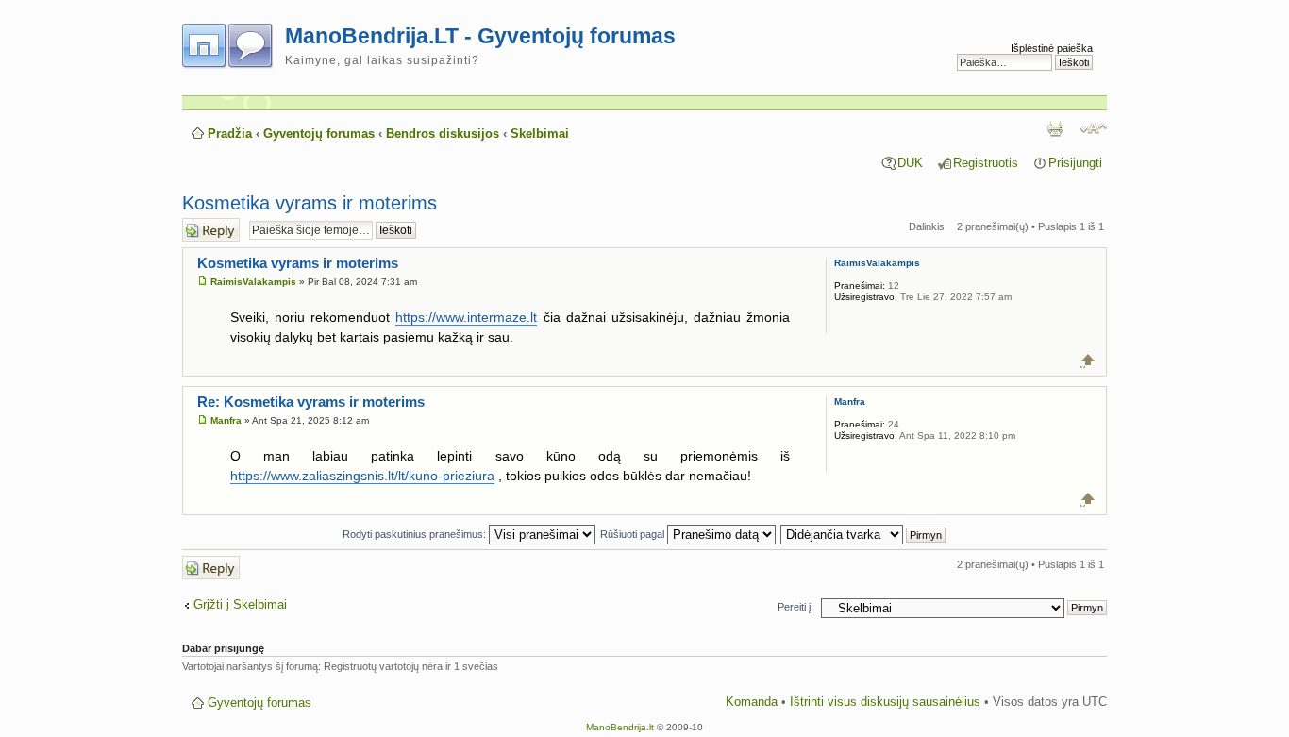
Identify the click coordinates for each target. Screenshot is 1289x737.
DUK (910, 163)
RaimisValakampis (253, 281)
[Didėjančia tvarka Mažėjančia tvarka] (863, 534)
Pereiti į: (795, 606)
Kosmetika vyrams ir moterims (309, 203)
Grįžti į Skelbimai (240, 604)
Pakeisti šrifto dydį (1093, 128)
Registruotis (985, 163)
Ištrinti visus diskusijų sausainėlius (885, 702)
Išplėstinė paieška (1052, 48)
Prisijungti (1075, 163)
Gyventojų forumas (319, 133)
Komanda (752, 702)
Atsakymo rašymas (205, 229)
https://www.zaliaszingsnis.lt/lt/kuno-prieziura (362, 475)
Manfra (226, 420)
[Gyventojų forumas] (233, 42)
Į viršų (1088, 360)
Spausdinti (1055, 128)
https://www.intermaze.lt (466, 317)
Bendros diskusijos (442, 133)
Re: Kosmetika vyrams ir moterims (311, 402)
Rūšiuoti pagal (633, 534)
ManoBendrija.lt (620, 727)
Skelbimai (540, 133)
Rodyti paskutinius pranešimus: (416, 534)
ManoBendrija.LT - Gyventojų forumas (480, 36)
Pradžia (230, 133)
